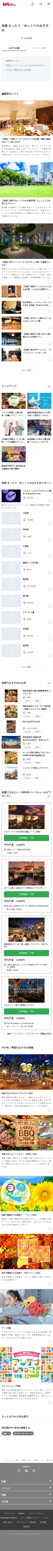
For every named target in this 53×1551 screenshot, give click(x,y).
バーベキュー (18, 1033)
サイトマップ (9, 1513)
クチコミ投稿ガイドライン (30, 1517)
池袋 (5, 1433)
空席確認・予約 (26, 838)
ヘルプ (46, 1517)
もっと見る (26, 370)
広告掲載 (43, 1522)
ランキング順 (39, 48)
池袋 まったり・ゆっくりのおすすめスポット (25, 65)
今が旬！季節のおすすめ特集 (18, 69)
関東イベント (39, 1460)
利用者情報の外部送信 (8, 1517)
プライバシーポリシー (36, 1513)
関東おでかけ (27, 1460)
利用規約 (21, 1513)
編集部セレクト (13, 60)
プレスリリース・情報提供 (26, 1522)
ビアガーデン (33, 1033)
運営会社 (26, 1526)
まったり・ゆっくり (21, 1433)
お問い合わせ (8, 1522)
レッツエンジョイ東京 (11, 1460)
